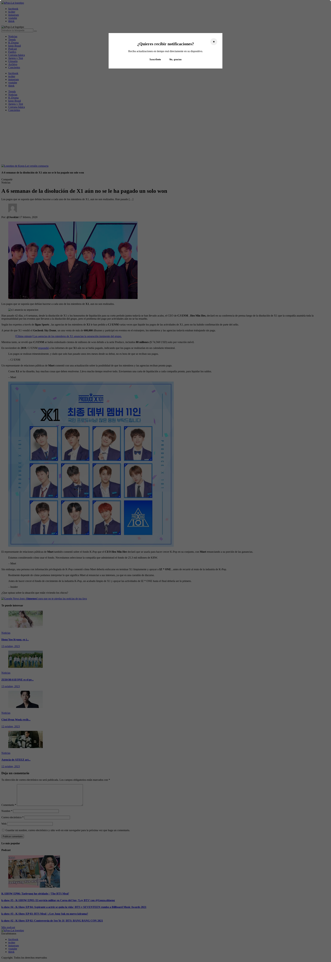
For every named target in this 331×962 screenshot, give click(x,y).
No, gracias (175, 59)
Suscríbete (155, 59)
